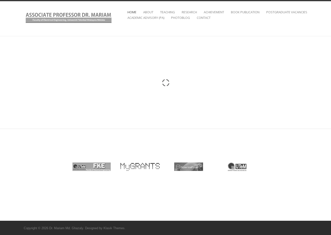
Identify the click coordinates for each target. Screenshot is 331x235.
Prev (75, 167)
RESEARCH (189, 12)
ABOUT (148, 12)
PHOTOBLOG (180, 17)
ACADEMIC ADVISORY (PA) (145, 17)
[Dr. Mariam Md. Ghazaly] (68, 24)
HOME (131, 12)
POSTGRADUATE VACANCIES (286, 12)
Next (256, 167)
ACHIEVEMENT (214, 12)
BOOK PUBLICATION (245, 12)
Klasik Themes (114, 228)
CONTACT (204, 17)
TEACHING (167, 12)
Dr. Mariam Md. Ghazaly (66, 228)
